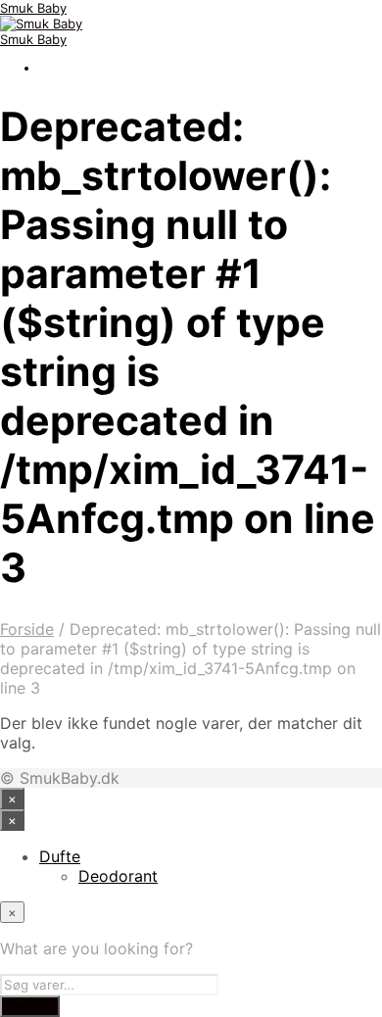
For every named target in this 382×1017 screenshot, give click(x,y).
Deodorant (118, 876)
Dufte (59, 856)
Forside (27, 629)
